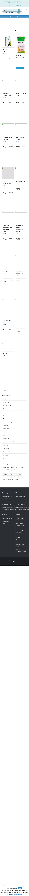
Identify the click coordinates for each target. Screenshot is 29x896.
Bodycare (17, 467)
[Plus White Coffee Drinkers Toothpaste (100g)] (8, 217)
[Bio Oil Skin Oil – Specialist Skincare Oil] (21, 261)
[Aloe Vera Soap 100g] (8, 41)
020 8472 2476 (7, 504)
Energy (4, 469)
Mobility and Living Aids (8, 422)
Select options (18, 281)
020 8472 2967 (22, 502)
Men (4, 415)
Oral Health (5, 425)
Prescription (11, 474)
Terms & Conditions (19, 559)
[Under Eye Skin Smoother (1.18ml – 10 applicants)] (21, 45)
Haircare (9, 469)
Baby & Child (6, 402)
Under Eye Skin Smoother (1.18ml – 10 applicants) (21, 58)
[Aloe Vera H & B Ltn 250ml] (8, 129)
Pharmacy (20, 472)
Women (4, 458)
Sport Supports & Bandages (9, 441)
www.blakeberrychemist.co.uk (9, 509)
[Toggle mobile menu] (26, 10)
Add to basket (5, 59)
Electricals (5, 408)
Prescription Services (8, 526)
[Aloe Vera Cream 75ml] (21, 85)
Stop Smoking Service (6, 522)
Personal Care (6, 428)
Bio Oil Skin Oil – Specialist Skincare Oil (21, 271)
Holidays (14, 469)
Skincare (4, 476)
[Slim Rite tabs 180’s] (8, 347)
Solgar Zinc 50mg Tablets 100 (7, 183)
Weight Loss (5, 455)
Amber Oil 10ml (20, 181)
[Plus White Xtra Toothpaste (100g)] (8, 261)
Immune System (21, 469)
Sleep (4, 435)
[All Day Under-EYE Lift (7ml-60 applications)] (21, 308)
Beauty (12, 467)
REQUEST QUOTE (20, 67)
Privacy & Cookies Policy (16, 894)
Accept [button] (19, 888)
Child (22, 467)
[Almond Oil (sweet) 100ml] (8, 85)
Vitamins (5, 479)
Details (11, 58)
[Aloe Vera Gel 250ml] (21, 129)
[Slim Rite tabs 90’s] (8, 308)
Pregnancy (5, 474)
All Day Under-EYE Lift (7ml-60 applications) (20, 321)
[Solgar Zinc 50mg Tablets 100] (8, 173)
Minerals (5, 418)
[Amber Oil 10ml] (21, 173)
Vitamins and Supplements (9, 451)
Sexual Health (6, 432)
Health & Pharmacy (7, 412)
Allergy (4, 398)
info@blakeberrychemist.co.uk (14, 2)
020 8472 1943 (22, 1)
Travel (21, 476)
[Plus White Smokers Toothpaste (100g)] (21, 217)
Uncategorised (6, 448)
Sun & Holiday (6, 445)
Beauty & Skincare (7, 405)
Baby (8, 467)
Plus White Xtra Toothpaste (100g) (7, 271)
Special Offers (6, 438)
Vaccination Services (7, 518)
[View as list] (15, 30)
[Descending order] (21, 23)
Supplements (15, 476)
